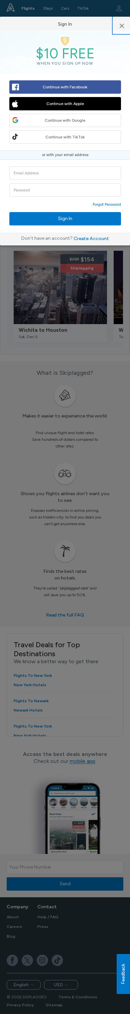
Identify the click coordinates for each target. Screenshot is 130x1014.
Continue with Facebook (65, 87)
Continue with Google (65, 120)
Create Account (91, 238)
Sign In (65, 218)
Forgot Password (107, 204)
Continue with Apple (65, 103)
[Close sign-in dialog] (121, 25)
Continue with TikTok (65, 137)
